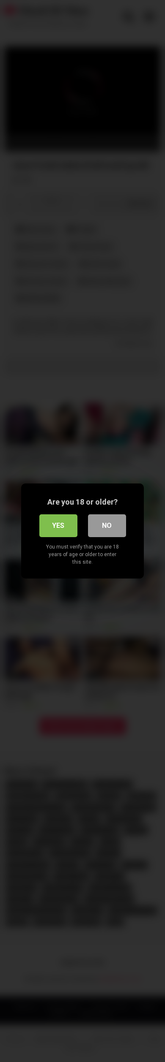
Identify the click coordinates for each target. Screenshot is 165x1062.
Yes (58, 525)
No (107, 525)
